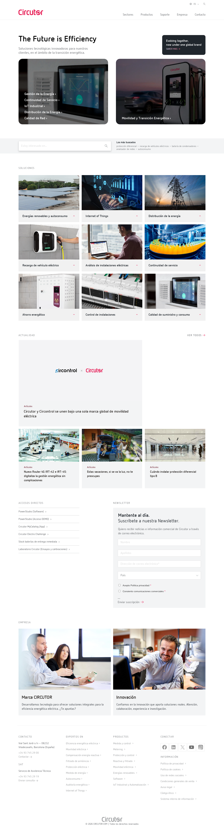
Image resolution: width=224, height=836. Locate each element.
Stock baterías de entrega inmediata (38, 542)
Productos (147, 14)
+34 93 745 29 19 (29, 776)
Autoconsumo (73, 779)
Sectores (128, 14)
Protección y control (124, 755)
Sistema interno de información (177, 799)
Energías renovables (124, 773)
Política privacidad (140, 585)
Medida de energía (76, 773)
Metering (118, 749)
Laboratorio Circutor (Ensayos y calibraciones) (43, 549)
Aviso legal (167, 787)
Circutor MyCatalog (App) (32, 526)
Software (118, 779)
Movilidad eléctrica (76, 749)
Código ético (167, 793)
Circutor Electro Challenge (33, 534)
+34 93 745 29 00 (29, 753)
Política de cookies (171, 769)
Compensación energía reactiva (82, 755)
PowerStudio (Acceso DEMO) (34, 519)
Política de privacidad (172, 763)
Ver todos (195, 335)
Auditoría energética (77, 785)
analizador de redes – (127, 149)
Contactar (24, 757)
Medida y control (122, 743)
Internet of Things (75, 790)
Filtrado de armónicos (77, 761)
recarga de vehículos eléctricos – (156, 146)
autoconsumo (144, 149)
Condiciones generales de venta (178, 781)
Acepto (137, 585)
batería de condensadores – (185, 146)
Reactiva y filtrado (123, 761)
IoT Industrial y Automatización (130, 785)
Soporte (165, 14)
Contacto (200, 14)
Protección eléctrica (76, 767)
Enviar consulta (27, 780)
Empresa (182, 14)
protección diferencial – (128, 146)
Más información (123, 109)
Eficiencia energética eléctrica (82, 743)
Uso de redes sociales (172, 775)
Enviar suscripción (128, 602)
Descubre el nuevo (162, 109)
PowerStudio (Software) (31, 511)
